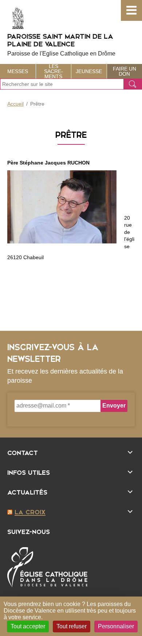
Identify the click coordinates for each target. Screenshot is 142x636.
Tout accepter (28, 626)
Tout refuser (71, 626)
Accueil (15, 104)
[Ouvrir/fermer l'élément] (71, 451)
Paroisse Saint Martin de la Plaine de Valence (61, 44)
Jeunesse (89, 71)
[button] (131, 10)
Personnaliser (116, 626)
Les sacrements (53, 71)
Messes (17, 71)
